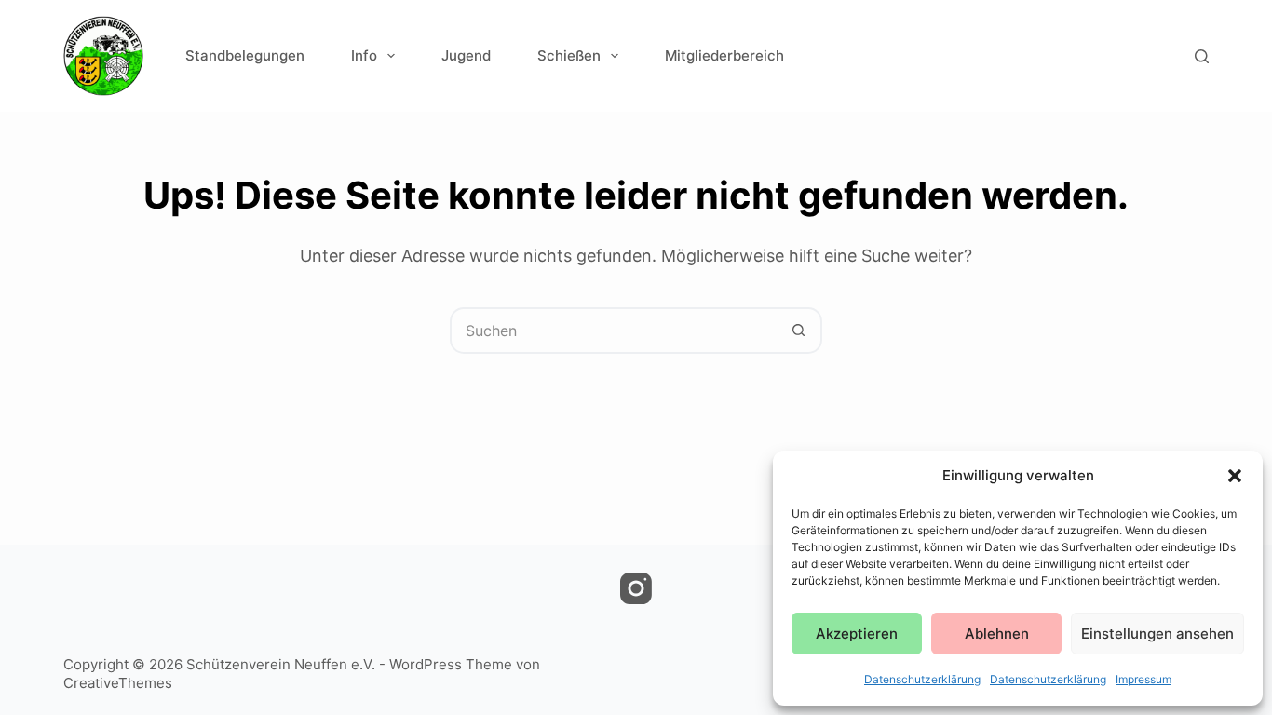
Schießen (569, 55)
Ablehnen (997, 633)
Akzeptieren (857, 633)
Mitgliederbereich (724, 55)
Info (364, 55)
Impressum (1143, 679)
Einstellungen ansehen (1157, 633)
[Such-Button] (799, 330)
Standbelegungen (244, 55)
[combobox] (615, 330)
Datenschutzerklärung (922, 679)
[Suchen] (1202, 56)
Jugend (466, 55)
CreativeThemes (117, 683)
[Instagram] (636, 588)
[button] (1234, 475)
